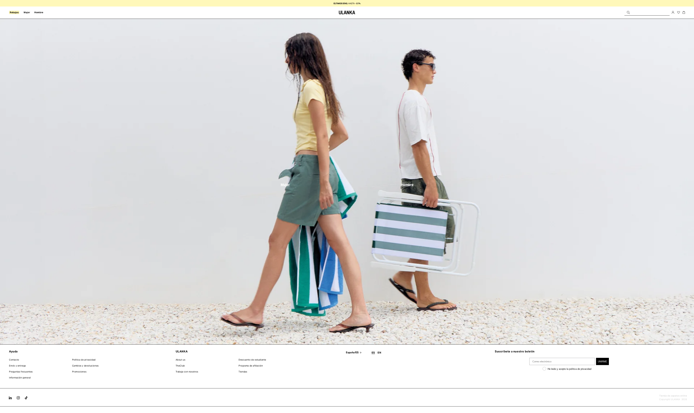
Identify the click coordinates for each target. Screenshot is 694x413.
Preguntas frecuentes (21, 371)
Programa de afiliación (251, 365)
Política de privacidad (84, 359)
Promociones (79, 371)
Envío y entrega (17, 365)
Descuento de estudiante (252, 359)
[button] (14, 12)
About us (180, 359)
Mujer (285, 184)
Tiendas (243, 371)
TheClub (180, 365)
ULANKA (675, 399)
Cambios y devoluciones (85, 365)
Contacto (14, 359)
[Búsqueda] (628, 12)
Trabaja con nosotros (187, 371)
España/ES (352, 352)
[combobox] (647, 12)
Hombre (407, 184)
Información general (20, 377)
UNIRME (602, 361)
